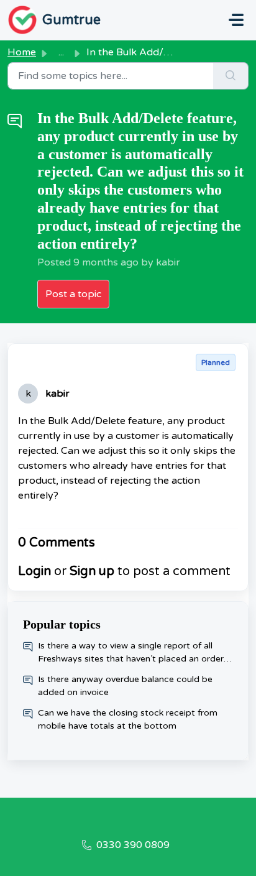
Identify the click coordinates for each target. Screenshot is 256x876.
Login (34, 571)
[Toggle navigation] (236, 20)
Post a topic (73, 294)
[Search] (231, 76)
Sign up (92, 571)
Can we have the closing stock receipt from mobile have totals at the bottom (127, 719)
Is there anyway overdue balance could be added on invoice (125, 686)
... (61, 52)
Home (21, 52)
